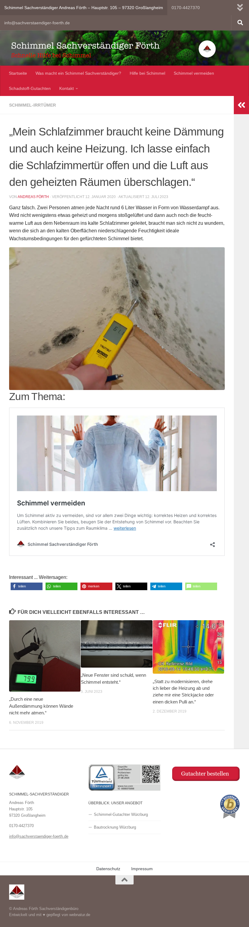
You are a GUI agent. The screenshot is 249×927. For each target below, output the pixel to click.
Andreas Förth (33, 197)
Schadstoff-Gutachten (30, 88)
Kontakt (66, 88)
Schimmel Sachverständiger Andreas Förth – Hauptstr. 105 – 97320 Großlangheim (83, 7)
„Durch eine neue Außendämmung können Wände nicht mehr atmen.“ (41, 705)
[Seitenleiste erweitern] (241, 105)
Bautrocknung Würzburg (115, 827)
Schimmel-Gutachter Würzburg (121, 814)
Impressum (142, 868)
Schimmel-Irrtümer (32, 105)
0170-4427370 (186, 7)
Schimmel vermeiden (194, 73)
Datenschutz (108, 868)
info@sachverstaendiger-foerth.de (37, 22)
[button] (27, 586)
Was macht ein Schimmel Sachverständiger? (78, 73)
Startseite (18, 73)
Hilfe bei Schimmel (147, 73)
